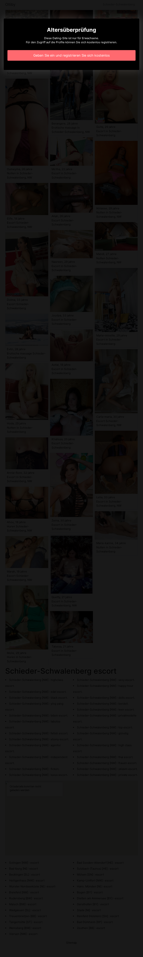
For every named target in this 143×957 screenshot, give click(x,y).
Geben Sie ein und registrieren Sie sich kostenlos (71, 55)
